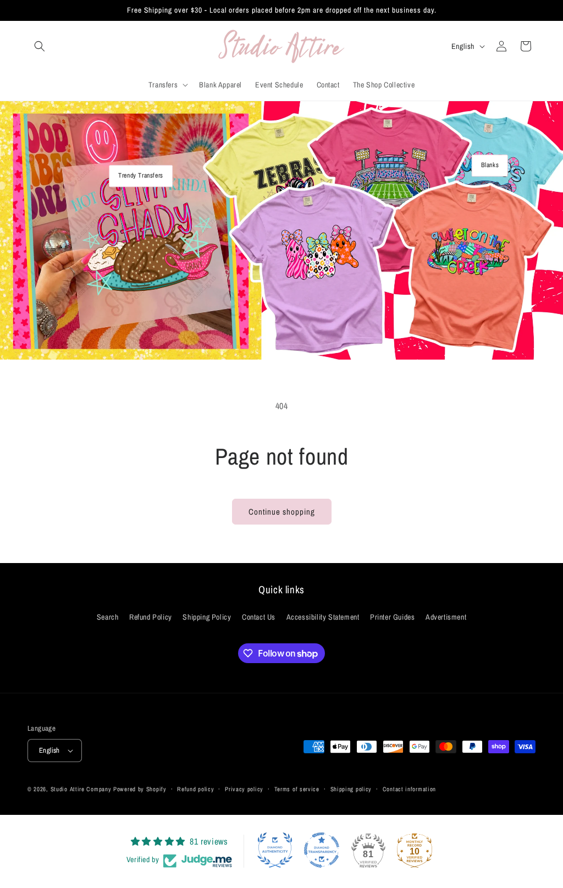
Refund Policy (150, 617)
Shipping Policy (207, 617)
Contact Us (258, 617)
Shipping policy (351, 789)
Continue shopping (282, 511)
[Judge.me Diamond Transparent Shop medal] (321, 850)
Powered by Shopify (140, 789)
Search (108, 617)
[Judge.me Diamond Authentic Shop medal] (274, 850)
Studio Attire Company (81, 789)
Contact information (409, 789)
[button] (39, 46)
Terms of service (296, 789)
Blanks (490, 165)
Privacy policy (244, 789)
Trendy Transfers (140, 175)
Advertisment (446, 617)
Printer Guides (392, 617)
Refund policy (195, 789)
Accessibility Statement (323, 617)
